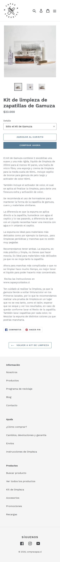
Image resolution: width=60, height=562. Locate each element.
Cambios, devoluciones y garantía (26, 435)
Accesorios (12, 497)
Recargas (11, 514)
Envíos (10, 443)
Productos (12, 380)
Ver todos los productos (20, 481)
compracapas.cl (34, 552)
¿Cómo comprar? (16, 426)
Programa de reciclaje (19, 388)
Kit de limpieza (15, 489)
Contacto (11, 405)
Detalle (7, 120)
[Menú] (54, 10)
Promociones (14, 506)
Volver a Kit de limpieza (32, 345)
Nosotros (11, 372)
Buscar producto (16, 473)
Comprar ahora (30, 145)
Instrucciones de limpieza (21, 451)
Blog (8, 397)
